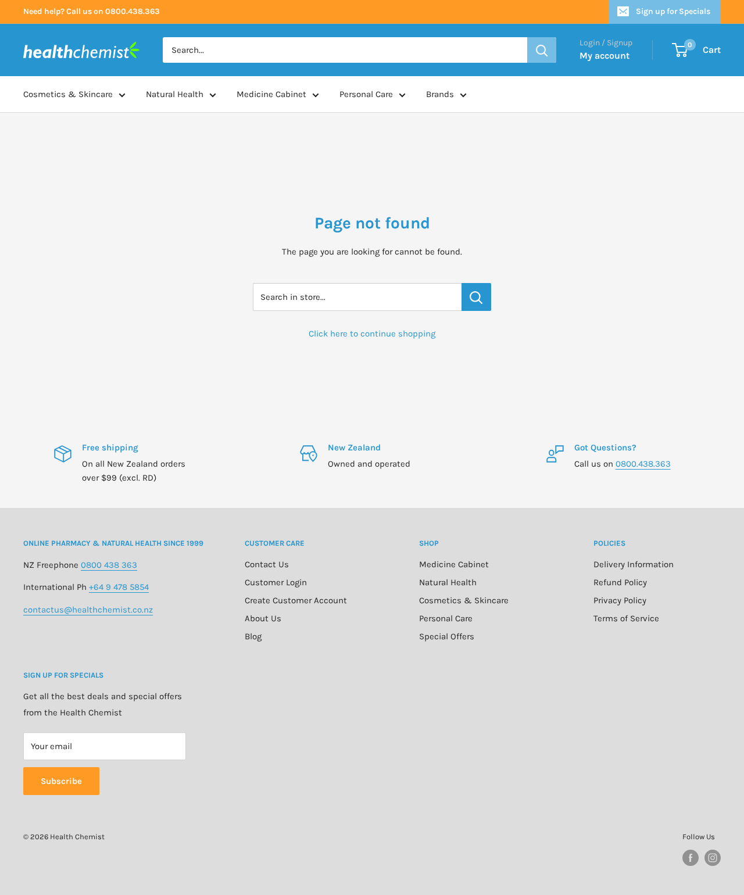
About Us (263, 618)
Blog (253, 636)
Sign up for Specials (673, 11)
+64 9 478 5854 (119, 587)
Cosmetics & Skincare (68, 94)
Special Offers (446, 636)
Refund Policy (620, 582)
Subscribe (61, 781)
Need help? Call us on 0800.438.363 (91, 11)
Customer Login (276, 582)
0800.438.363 (643, 464)
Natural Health (174, 94)
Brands (440, 94)
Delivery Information (633, 564)
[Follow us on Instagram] (712, 858)
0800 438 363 (109, 565)
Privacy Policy (619, 600)
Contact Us (267, 564)
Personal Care (366, 94)
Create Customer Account (296, 600)
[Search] (541, 50)
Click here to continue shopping (372, 333)
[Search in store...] (476, 297)
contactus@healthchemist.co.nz (88, 609)
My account (604, 55)
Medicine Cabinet (271, 94)
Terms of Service (626, 618)
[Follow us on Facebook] (690, 858)
